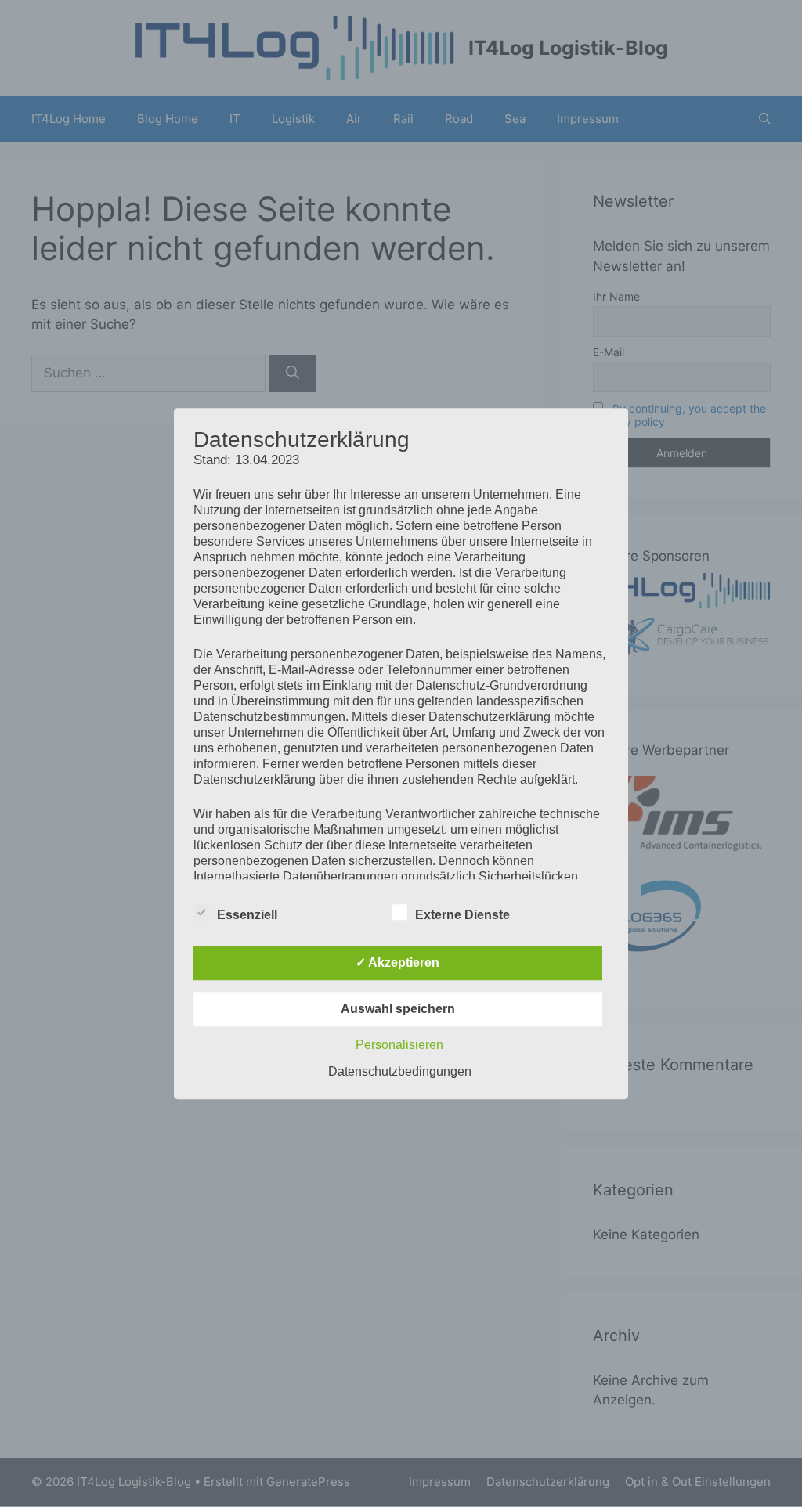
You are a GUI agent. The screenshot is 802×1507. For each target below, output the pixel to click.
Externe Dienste (462, 914)
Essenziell (247, 914)
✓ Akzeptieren (397, 962)
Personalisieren (399, 1044)
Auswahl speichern (398, 1008)
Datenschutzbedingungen (399, 1071)
